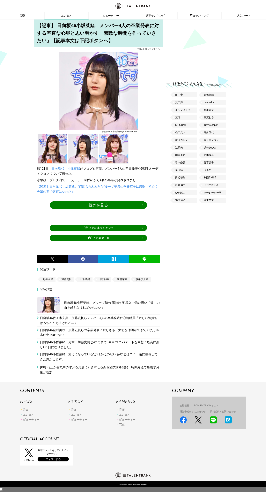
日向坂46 (58, 168)
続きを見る (98, 205)
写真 (122, 424)
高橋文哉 (209, 94)
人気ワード (244, 15)
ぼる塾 (207, 169)
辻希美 (179, 147)
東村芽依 (122, 279)
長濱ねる (209, 117)
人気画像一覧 (101, 238)
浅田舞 (179, 102)
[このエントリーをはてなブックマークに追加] (113, 259)
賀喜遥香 (209, 162)
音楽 (22, 15)
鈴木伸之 (180, 185)
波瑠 (177, 117)
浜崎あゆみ (210, 147)
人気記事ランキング (101, 227)
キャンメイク (182, 109)
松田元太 (180, 132)
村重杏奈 (209, 109)
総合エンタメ (211, 139)
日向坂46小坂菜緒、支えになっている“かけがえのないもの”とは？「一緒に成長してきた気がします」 (99, 357)
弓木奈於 (180, 162)
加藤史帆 (66, 279)
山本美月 (180, 154)
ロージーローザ (212, 192)
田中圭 (179, 94)
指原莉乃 (180, 200)
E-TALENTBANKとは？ (206, 405)
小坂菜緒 (74, 168)
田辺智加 (180, 177)
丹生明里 (48, 279)
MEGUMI (180, 124)
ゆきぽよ (180, 192)
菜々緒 (179, 169)
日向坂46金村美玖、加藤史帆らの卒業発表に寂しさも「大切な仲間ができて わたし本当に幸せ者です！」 (99, 332)
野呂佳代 (209, 132)
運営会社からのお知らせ (192, 411)
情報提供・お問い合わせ (223, 411)
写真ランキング (199, 15)
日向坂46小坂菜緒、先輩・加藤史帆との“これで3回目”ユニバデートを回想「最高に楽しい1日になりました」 (99, 344)
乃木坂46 (209, 154)
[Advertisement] (195, 46)
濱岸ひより (142, 279)
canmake (209, 102)
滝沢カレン (181, 139)
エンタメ (66, 15)
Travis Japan (211, 124)
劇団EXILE (210, 177)
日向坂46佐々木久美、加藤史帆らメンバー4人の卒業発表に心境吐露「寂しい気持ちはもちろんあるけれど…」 (98, 320)
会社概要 (184, 405)
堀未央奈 (209, 200)
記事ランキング (155, 15)
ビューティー (111, 15)
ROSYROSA (211, 185)
